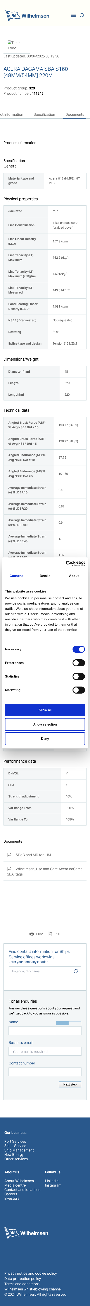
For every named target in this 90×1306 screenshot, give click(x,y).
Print (39, 934)
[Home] (27, 15)
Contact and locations (22, 1190)
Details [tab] (45, 576)
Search (76, 971)
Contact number (22, 1063)
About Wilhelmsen (19, 1181)
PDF (57, 934)
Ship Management (19, 1150)
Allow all (45, 710)
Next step (70, 1084)
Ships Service (15, 1146)
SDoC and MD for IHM (29, 855)
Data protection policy (22, 1278)
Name (13, 1022)
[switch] (79, 662)
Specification (44, 114)
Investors (11, 1198)
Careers (10, 1194)
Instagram (53, 1185)
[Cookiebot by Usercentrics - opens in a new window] (66, 563)
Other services (16, 1159)
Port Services (15, 1141)
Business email (21, 1042)
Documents (75, 114)
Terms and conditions (22, 1284)
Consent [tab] (16, 576)
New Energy (14, 1155)
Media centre (15, 1185)
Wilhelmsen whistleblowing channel (33, 1289)
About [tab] (74, 576)
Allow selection (45, 724)
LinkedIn (52, 1181)
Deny (45, 738)
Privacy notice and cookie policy (30, 1273)
